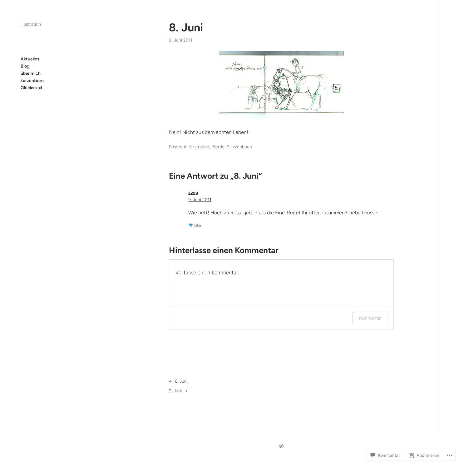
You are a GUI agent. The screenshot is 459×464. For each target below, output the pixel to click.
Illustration (199, 147)
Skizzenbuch (239, 147)
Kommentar (370, 318)
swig (193, 192)
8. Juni (186, 27)
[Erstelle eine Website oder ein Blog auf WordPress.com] (281, 446)
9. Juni (175, 391)
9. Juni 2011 (199, 199)
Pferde (218, 147)
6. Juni (181, 381)
